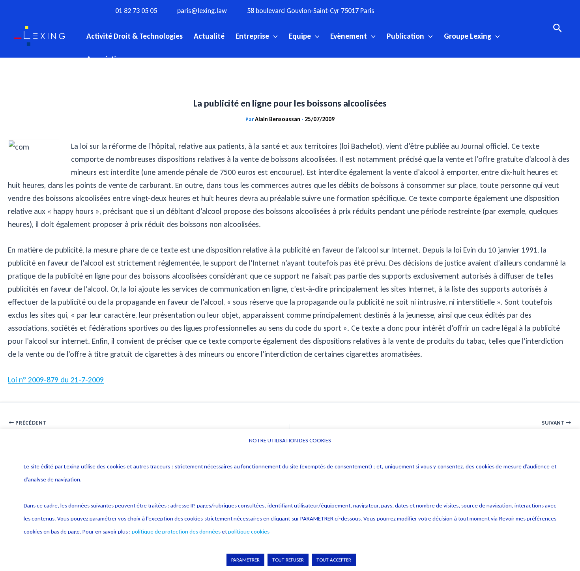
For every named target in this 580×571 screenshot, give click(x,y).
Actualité (209, 36)
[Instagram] (422, 10)
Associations (107, 59)
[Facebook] (406, 10)
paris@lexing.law (202, 10)
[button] (273, 36)
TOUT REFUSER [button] (288, 560)
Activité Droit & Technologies (134, 36)
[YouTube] (455, 10)
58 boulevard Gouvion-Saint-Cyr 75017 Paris (310, 10)
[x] (438, 10)
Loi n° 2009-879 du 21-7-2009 (56, 379)
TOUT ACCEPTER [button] (333, 560)
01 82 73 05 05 (136, 10)
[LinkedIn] (471, 10)
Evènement (348, 36)
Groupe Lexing (467, 36)
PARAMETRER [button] (245, 560)
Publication (405, 36)
